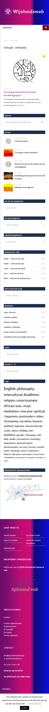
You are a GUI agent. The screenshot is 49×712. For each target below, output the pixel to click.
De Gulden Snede (33, 535)
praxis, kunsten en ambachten (15, 332)
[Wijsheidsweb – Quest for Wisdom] (24, 12)
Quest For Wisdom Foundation (33, 541)
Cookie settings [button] (34, 704)
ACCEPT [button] (24, 708)
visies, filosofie (10, 312)
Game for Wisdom (10, 540)
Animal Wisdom (10, 535)
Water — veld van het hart (14, 264)
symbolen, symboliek (12, 327)
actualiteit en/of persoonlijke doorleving (19, 337)
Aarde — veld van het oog (14, 259)
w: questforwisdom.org (13, 659)
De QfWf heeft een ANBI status (17, 677)
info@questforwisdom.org (14, 656)
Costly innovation (21, 141)
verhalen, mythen (10, 317)
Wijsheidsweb (9, 548)
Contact (7, 617)
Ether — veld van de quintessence (17, 278)
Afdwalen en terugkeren (24, 187)
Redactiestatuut (10, 626)
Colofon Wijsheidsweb (12, 623)
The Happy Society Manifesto (26, 153)
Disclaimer (8, 632)
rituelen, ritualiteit (11, 322)
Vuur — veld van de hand (13, 273)
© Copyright (8, 629)
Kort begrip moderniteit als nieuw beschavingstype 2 (20, 94)
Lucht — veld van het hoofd (14, 269)
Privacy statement (11, 635)
